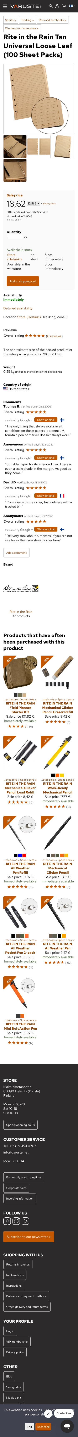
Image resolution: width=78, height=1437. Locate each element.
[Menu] (5, 6)
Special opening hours (20, 1125)
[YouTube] (25, 1221)
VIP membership (17, 1341)
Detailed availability (17, 308)
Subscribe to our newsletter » (29, 1237)
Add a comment (16, 553)
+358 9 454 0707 (22, 1146)
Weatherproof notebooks (21, 28)
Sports (10, 20)
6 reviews (54, 336)
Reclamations (15, 1275)
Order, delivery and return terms (27, 1307)
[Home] (27, 6)
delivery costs (49, 203)
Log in (10, 1331)
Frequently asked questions (23, 1177)
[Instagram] (16, 1221)
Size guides (13, 1387)
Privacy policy (15, 1352)
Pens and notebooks (52, 20)
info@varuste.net (15, 1152)
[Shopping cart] (64, 6)
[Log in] (57, 6)
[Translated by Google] (17, 420)
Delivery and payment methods (26, 1296)
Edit (29, 1427)
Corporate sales (16, 1188)
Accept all (43, 1427)
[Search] (51, 6)
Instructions (13, 1285)
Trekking (27, 20)
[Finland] (72, 6)
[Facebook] (7, 1221)
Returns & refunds (18, 1264)
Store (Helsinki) (14, 257)
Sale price (14, 195)
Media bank (13, 1397)
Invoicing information (19, 1198)
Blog (9, 1376)
